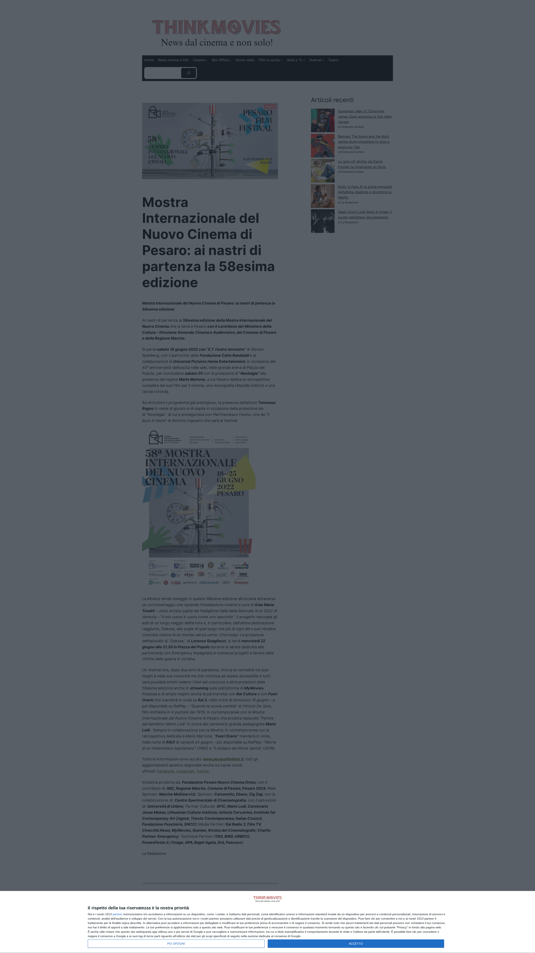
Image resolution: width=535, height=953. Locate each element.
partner (117, 914)
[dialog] (267, 922)
